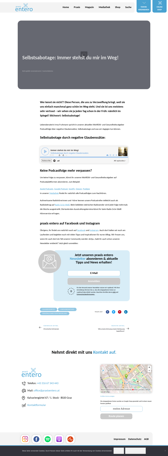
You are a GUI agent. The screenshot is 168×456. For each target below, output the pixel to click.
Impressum (119, 439)
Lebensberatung (67, 309)
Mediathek (54, 193)
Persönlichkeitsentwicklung (54, 313)
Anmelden (94, 281)
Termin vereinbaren (143, 8)
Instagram (94, 230)
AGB (114, 292)
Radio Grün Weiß (62, 205)
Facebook (81, 230)
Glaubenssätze (48, 309)
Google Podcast (61, 189)
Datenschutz (134, 439)
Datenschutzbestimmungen (86, 294)
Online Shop (160, 8)
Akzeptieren (118, 451)
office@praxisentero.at (47, 390)
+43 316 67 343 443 (47, 383)
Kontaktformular (36, 405)
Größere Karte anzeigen (107, 396)
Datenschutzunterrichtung (135, 451)
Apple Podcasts (46, 189)
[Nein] (165, 450)
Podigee (86, 189)
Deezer (79, 189)
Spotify (72, 189)
